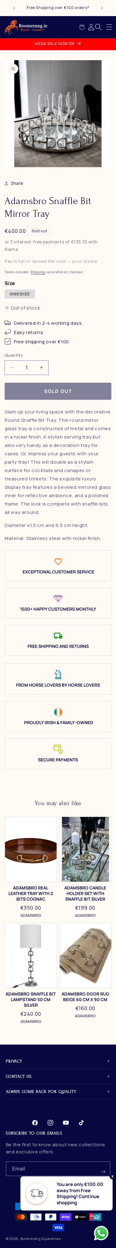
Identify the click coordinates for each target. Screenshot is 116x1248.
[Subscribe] (103, 1168)
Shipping (38, 272)
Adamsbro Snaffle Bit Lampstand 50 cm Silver (31, 999)
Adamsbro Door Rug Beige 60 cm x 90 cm (85, 996)
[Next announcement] (102, 8)
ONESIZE (22, 294)
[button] (109, 27)
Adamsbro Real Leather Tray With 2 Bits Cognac (30, 893)
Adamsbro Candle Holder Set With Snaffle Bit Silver (85, 893)
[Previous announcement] (14, 8)
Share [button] (17, 183)
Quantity (14, 355)
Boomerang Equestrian (40, 1238)
